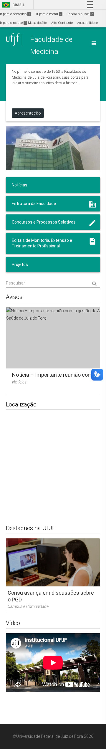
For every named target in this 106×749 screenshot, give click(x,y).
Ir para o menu (49, 14)
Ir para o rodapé (13, 23)
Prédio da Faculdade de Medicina (53, 148)
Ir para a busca (80, 14)
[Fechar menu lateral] (93, 43)
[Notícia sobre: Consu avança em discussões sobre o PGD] (51, 575)
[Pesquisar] (53, 283)
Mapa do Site (37, 23)
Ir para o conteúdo (15, 14)
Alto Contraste (62, 23)
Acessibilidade (87, 23)
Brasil (12, 4)
